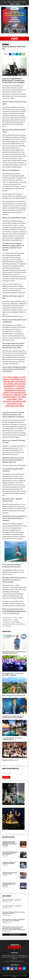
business (15, 617)
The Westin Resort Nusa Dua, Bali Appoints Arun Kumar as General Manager (13, 920)
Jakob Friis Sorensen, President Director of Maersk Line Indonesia (14, 652)
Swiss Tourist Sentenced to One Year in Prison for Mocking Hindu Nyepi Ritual (10, 853)
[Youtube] (20, 968)
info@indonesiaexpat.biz (17, 961)
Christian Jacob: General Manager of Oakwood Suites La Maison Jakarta (13, 716)
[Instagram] (12, 968)
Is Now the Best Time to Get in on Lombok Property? (12, 738)
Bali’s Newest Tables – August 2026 (11, 900)
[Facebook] (4, 968)
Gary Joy (20, 617)
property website (21, 624)
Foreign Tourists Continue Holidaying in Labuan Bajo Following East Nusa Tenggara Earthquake (9, 843)
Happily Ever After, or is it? (10, 760)
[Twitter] (8, 968)
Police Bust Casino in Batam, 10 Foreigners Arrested (10, 873)
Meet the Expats (5, 44)
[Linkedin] (16, 968)
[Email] (24, 968)
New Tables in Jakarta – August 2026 (11, 906)
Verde (20, 448)
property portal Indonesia (9, 624)
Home (5, 1)
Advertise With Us (17, 1)
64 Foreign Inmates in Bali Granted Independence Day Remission (8, 884)
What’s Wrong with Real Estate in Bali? (14, 695)
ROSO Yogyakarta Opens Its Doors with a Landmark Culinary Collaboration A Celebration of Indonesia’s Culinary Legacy (13, 928)
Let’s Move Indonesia (7, 619)
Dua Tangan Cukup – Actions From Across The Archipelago (12, 674)
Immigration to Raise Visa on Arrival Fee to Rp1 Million (9, 863)
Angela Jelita (6, 50)
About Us (9, 1)
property (16, 619)
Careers (23, 1)
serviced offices (6, 626)
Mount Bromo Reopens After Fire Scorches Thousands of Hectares (13, 912)
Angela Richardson (7, 617)
